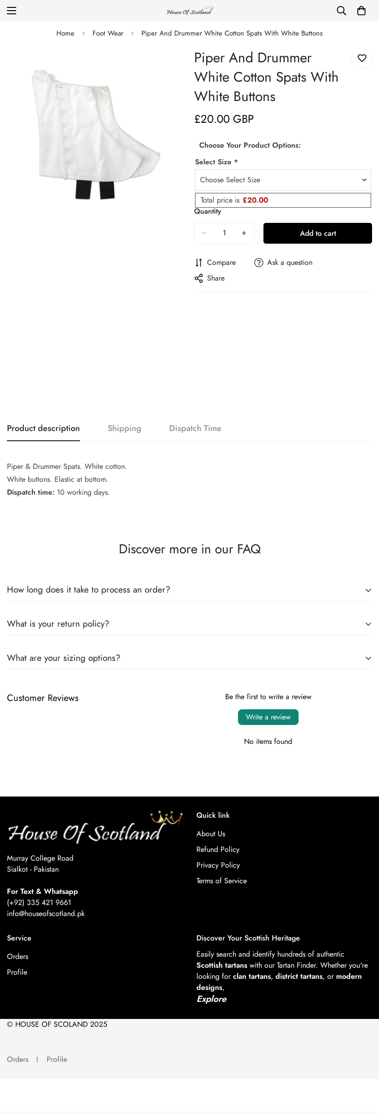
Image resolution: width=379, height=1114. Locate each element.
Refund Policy (217, 849)
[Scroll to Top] (361, 1063)
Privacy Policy (218, 865)
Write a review (268, 717)
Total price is (234, 200)
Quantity (207, 211)
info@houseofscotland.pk (46, 913)
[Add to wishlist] (361, 58)
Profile (17, 972)
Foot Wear (107, 33)
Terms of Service (221, 880)
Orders (17, 956)
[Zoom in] (169, 65)
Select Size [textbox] (216, 161)
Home (65, 33)
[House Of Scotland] (189, 10)
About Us (210, 833)
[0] (361, 10)
